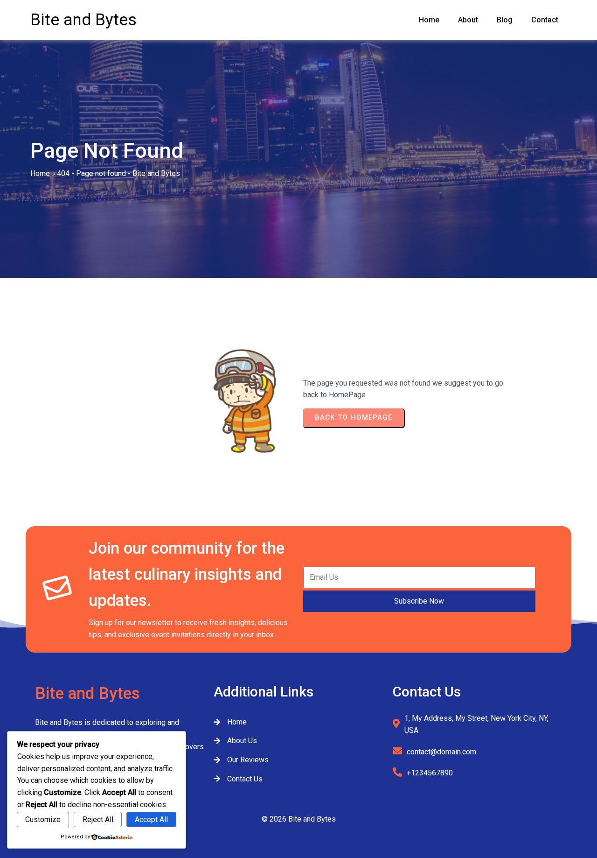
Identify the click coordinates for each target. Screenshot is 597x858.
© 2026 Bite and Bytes (299, 819)
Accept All (151, 819)
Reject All (98, 819)
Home (40, 173)
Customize (43, 819)
